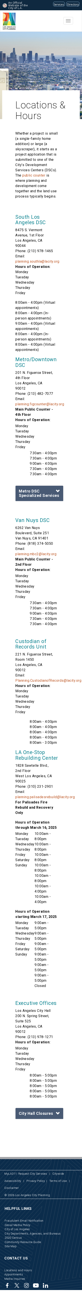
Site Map (11, 1246)
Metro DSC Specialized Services (39, 493)
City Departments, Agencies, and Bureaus (33, 1233)
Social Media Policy (17, 1225)
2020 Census (13, 1237)
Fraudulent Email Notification (24, 1220)
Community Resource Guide (23, 1242)
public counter (33, 175)
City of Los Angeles (17, 1229)
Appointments (13, 1274)
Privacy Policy (35, 1181)
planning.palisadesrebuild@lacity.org (45, 797)
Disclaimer (11, 1188)
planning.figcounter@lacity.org (39, 404)
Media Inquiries (14, 1278)
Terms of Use (58, 1181)
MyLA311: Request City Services (25, 1173)
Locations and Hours (18, 1270)
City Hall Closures (36, 1113)
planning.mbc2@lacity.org (35, 554)
